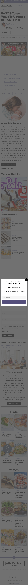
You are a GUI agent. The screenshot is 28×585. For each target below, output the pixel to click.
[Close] (26, 279)
